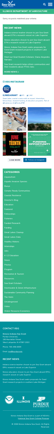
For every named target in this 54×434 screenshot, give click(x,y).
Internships (9, 246)
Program (8, 269)
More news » (11, 71)
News (7, 260)
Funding (7, 227)
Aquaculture (9, 177)
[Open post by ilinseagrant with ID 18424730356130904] (39, 144)
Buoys (7, 186)
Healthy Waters (11, 241)
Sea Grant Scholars (13, 283)
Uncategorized (11, 301)
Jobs (6, 250)
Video (7, 306)
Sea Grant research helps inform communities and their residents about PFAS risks (26, 65)
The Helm (8, 297)
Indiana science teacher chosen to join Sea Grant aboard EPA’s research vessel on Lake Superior (26, 34)
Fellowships (9, 214)
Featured (8, 209)
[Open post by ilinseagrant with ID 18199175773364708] (14, 144)
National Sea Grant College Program (33, 418)
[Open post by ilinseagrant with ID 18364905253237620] (14, 119)
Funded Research (12, 223)
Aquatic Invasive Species (15, 181)
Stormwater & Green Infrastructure (20, 288)
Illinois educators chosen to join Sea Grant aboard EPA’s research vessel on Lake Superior (27, 41)
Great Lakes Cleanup (13, 232)
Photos (7, 264)
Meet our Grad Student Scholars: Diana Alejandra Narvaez (26, 58)
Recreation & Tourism (14, 274)
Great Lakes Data (12, 237)
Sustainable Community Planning (19, 292)
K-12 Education (11, 255)
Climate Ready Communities (17, 190)
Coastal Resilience (12, 195)
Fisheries (8, 218)
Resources (9, 278)
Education (8, 204)
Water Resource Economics (17, 311)
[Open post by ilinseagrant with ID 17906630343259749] (39, 119)
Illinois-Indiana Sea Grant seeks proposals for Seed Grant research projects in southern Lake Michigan (25, 50)
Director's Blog (11, 200)
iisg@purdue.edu (15, 351)
